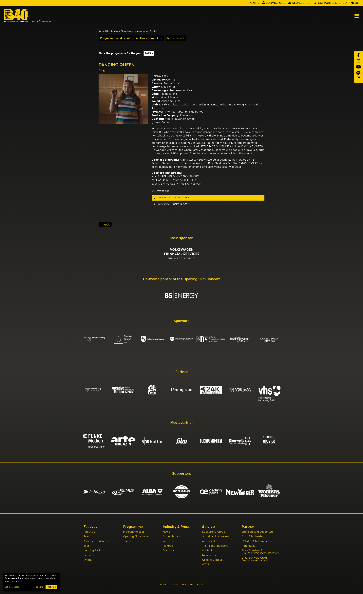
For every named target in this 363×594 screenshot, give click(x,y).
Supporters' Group (333, 3)
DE (357, 2)
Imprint (163, 585)
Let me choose (12, 587)
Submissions (275, 3)
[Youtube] (358, 67)
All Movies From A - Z (149, 38)
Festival (115, 31)
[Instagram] (358, 61)
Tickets (254, 3)
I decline (39, 587)
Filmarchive (126, 31)
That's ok (51, 587)
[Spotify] (358, 73)
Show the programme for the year (120, 53)
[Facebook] (358, 55)
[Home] (31, 16)
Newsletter (301, 3)
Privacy (174, 585)
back (106, 224)
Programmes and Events (144, 31)
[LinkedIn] (358, 78)
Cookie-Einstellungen (192, 585)
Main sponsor (181, 238)
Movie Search (176, 38)
